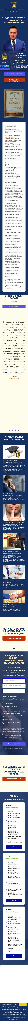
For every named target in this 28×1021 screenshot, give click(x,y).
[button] (9, 430)
